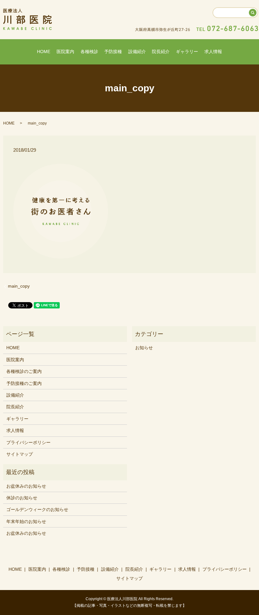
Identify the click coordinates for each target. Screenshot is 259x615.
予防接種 (113, 51)
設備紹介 (137, 51)
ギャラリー (187, 51)
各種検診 (89, 51)
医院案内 (65, 51)
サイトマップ (19, 454)
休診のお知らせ (21, 497)
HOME (43, 51)
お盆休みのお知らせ (26, 486)
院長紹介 (161, 51)
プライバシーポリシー (28, 442)
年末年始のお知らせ (26, 521)
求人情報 (213, 51)
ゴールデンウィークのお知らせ (37, 509)
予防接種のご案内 (24, 383)
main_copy (19, 286)
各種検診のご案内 (24, 371)
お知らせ (144, 347)
